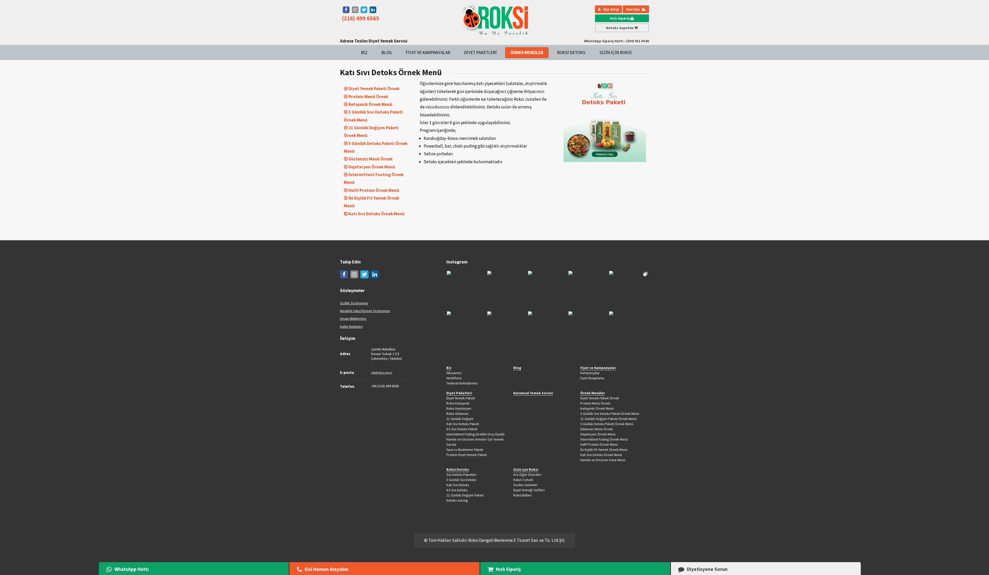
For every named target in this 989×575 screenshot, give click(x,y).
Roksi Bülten (522, 495)
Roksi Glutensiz (457, 413)
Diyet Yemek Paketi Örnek (599, 398)
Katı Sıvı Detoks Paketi (462, 424)
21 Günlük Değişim (460, 418)
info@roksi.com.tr (381, 372)
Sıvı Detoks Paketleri (461, 474)
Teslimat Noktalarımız (462, 383)
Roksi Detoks (571, 52)
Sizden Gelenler (525, 485)
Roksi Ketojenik (458, 403)
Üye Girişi (611, 9)
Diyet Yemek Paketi (460, 398)
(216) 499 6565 (360, 18)
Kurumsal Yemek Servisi (533, 393)
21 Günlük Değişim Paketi (465, 495)
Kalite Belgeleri (351, 326)
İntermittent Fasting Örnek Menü (604, 439)
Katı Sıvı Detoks (457, 485)
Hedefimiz (454, 378)
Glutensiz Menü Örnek (596, 429)
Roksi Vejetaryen (458, 408)
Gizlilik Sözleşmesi (354, 303)
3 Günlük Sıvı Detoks (461, 479)
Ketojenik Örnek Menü (597, 408)
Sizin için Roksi (615, 52)
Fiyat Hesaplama (592, 378)
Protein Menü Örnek (595, 403)
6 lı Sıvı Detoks (456, 490)
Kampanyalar (590, 373)
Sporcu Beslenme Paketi (464, 449)
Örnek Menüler (526, 52)
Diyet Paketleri (480, 52)
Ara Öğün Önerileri (527, 474)
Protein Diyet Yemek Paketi (466, 454)
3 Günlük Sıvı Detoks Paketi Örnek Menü (609, 413)
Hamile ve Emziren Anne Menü (602, 460)
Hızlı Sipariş (620, 18)
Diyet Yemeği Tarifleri (529, 490)
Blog (386, 52)
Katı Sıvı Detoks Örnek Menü (601, 454)
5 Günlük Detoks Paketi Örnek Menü (606, 424)
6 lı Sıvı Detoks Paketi (462, 429)
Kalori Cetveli (523, 479)
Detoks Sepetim (620, 27)
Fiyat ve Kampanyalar (428, 52)
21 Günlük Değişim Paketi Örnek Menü (608, 418)
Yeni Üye (633, 9)
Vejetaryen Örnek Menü (598, 434)
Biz (364, 52)
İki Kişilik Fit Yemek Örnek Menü (603, 449)
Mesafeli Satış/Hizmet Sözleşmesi (365, 310)
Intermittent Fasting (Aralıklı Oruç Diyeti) (475, 434)
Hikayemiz (454, 373)
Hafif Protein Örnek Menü (599, 444)
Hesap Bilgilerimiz (353, 318)
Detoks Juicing (457, 500)
